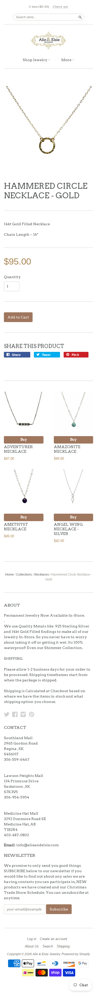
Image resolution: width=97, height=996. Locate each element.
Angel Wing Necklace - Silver (68, 529)
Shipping (63, 946)
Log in (31, 939)
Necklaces (41, 574)
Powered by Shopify (75, 954)
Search (47, 946)
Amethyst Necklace (16, 526)
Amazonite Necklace (67, 449)
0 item (39, 6)
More (66, 60)
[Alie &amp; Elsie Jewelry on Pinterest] (31, 714)
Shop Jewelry (35, 60)
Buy (23, 439)
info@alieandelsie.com (37, 845)
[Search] (80, 16)
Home (9, 574)
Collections (24, 574)
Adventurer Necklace (18, 449)
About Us (32, 946)
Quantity (12, 276)
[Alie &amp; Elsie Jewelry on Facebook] (15, 714)
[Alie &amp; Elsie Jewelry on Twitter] (7, 714)
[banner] (48, 40)
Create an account (53, 939)
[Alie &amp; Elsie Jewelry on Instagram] (23, 714)
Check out (60, 6)
